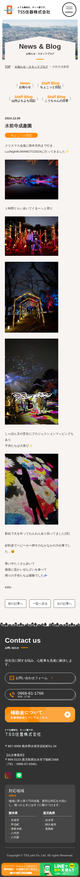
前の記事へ (15, 603)
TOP (8, 66)
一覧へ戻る (40, 603)
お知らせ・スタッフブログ (31, 66)
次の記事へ (64, 603)
